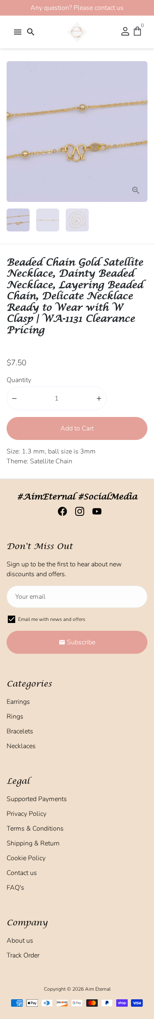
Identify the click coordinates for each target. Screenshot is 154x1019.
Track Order (23, 955)
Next (139, 131)
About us (20, 940)
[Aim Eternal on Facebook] (60, 511)
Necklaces (21, 746)
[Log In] (125, 32)
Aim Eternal (97, 989)
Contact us (22, 872)
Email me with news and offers (51, 619)
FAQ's (15, 887)
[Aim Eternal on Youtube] (94, 511)
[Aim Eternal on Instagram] (77, 511)
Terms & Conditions (35, 828)
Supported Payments (37, 799)
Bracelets (20, 731)
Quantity (19, 380)
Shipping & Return (33, 843)
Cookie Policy (26, 858)
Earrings (18, 701)
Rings (15, 716)
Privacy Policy (26, 813)
